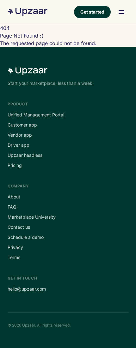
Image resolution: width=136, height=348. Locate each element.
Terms (14, 257)
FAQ (12, 206)
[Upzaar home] (27, 12)
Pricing (15, 165)
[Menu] (121, 12)
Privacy (15, 247)
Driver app (18, 145)
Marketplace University (32, 217)
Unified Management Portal (36, 114)
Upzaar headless (25, 155)
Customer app (22, 124)
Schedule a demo (26, 237)
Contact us (19, 227)
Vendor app (20, 135)
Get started (92, 12)
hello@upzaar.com (27, 289)
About (14, 196)
